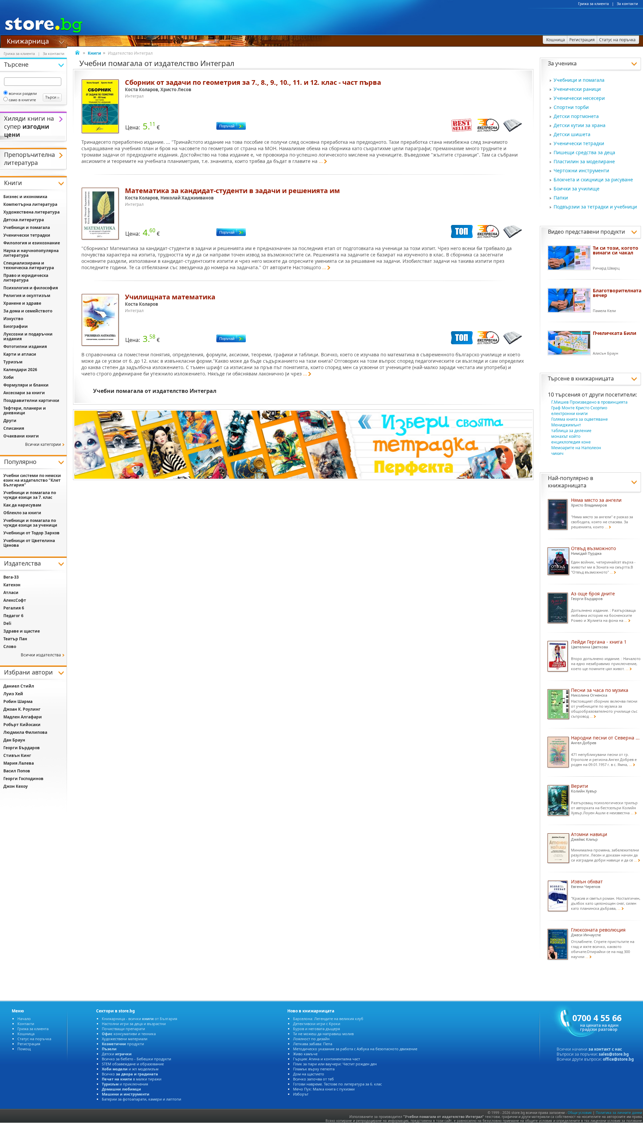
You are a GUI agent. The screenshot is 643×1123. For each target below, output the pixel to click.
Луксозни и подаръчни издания (28, 336)
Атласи (10, 592)
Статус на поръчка (34, 1038)
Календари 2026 (20, 369)
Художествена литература (31, 212)
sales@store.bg (614, 1054)
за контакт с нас (605, 1049)
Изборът (300, 1094)
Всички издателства (41, 655)
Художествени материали (124, 1038)
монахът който (565, 436)
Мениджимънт (566, 425)
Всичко (130, 1073)
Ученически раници (577, 89)
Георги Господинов (23, 778)
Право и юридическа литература (25, 278)
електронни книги (569, 413)
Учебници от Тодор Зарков (31, 533)
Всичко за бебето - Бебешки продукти (136, 1058)
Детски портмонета (576, 116)
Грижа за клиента (593, 3)
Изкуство (13, 318)
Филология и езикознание (31, 243)
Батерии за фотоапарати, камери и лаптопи (141, 1099)
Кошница (25, 1033)
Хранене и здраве (22, 303)
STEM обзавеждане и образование (133, 1063)
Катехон (11, 585)
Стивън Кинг (17, 755)
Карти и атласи (19, 354)
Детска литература (23, 220)
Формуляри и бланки (26, 385)
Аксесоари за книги (24, 393)
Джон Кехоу (15, 786)
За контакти (627, 3)
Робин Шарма (17, 701)
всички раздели (23, 93)
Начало (24, 1018)
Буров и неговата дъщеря (316, 1028)
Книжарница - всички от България (139, 1018)
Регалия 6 (13, 608)
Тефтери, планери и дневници (24, 410)
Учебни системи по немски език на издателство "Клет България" (32, 480)
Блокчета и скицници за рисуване (593, 179)
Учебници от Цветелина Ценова (29, 543)
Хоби (8, 377)
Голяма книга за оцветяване (579, 419)
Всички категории (43, 444)
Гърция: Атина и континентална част (326, 1058)
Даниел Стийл (18, 686)
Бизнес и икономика (25, 196)
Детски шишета (572, 134)
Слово (9, 646)
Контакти (25, 1023)
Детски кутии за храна (579, 125)
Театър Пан (15, 639)
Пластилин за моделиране (584, 161)
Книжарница (28, 41)
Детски (117, 1053)
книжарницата (594, 378)
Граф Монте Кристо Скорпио (579, 408)
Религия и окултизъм (26, 295)
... (321, 161)
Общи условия (580, 1112)
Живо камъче (305, 1053)
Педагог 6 (13, 615)
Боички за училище (576, 188)
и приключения (125, 1083)
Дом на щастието (308, 1073)
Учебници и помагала (579, 80)
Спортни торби (571, 107)
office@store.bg (618, 1059)
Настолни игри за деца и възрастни (134, 1023)
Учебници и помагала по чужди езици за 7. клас (29, 495)
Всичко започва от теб (313, 1078)
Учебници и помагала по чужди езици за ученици (30, 523)
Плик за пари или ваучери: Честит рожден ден (335, 1063)
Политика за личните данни (619, 1112)
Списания (13, 428)
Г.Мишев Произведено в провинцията (589, 402)
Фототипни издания (25, 346)
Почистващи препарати (123, 1028)
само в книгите (22, 99)
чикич (557, 453)
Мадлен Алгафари (22, 717)
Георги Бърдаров (21, 748)
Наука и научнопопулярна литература (31, 253)
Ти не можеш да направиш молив (323, 1033)
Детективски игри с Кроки (316, 1023)
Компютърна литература (30, 204)
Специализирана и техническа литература (28, 265)
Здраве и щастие (21, 631)
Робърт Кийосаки (22, 724)
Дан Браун (14, 740)
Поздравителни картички (31, 400)
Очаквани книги (21, 436)
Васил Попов (16, 771)
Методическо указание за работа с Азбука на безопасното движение (355, 1048)
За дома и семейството (27, 311)
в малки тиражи (131, 1078)
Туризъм (12, 362)
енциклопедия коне (571, 442)
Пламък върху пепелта (314, 1068)
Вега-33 (11, 577)
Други (9, 420)
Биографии (15, 326)
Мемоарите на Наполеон (576, 448)
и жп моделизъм (130, 1068)
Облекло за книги (22, 513)
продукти (123, 1043)
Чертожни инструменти (581, 170)
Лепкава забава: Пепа (312, 1043)
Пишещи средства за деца (584, 152)
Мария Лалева (18, 763)
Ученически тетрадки (579, 143)
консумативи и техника (129, 1033)
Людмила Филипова (25, 732)
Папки (561, 197)
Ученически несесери (579, 98)
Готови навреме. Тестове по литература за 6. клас (337, 1083)
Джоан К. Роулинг (22, 709)
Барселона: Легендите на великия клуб (328, 1018)
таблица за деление (571, 430)
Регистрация (28, 1043)
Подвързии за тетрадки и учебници (595, 206)
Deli (7, 623)
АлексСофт (14, 600)
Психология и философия (30, 288)
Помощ (24, 1048)
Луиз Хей (13, 694)
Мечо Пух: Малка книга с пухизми (324, 1088)
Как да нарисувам (22, 505)
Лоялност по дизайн (311, 1038)
